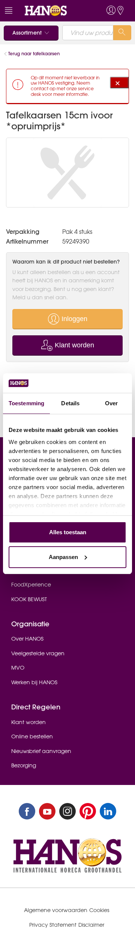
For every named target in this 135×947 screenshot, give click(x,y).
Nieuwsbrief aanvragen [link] (41, 751)
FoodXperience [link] (31, 584)
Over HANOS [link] (27, 638)
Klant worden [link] (28, 722)
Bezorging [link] (23, 765)
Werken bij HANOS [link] (34, 682)
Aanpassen (63, 557)
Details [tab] (70, 403)
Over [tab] (111, 403)
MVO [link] (17, 667)
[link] (53, 11)
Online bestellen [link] (32, 736)
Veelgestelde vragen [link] (37, 653)
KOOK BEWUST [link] (29, 599)
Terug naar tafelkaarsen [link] (34, 53)
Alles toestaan (67, 532)
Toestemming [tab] (26, 403)
